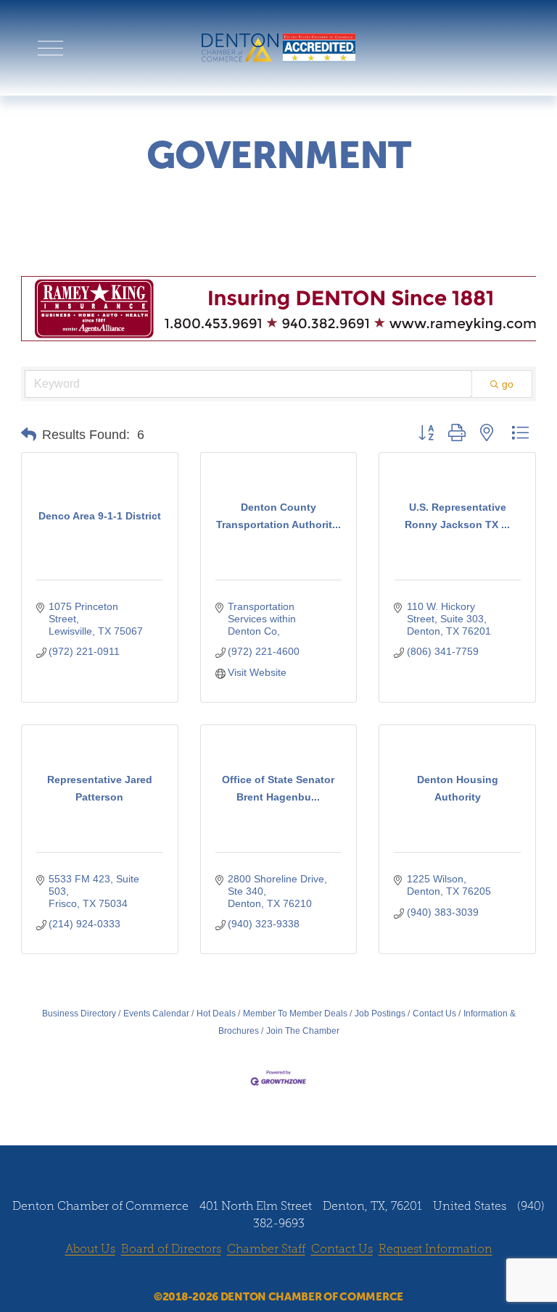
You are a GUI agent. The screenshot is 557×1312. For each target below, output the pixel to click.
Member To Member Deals (295, 1013)
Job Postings (380, 1013)
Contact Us (434, 1013)
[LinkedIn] (292, 1274)
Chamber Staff (266, 1248)
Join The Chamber (302, 1031)
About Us (90, 1248)
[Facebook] (237, 1274)
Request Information (435, 1248)
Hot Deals (216, 1013)
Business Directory (79, 1013)
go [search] (507, 384)
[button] (28, 434)
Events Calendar (156, 1013)
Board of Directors (171, 1248)
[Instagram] (264, 1274)
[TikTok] (320, 1274)
